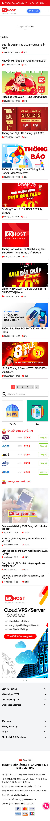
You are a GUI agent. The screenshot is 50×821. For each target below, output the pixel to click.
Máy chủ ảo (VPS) (10, 694)
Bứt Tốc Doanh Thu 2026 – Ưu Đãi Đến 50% (24, 3)
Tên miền (6, 721)
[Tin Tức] (12, 411)
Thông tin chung (9, 726)
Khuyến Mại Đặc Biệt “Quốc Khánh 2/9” (24, 60)
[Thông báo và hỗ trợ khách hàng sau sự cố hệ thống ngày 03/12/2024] (15, 235)
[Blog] (37, 411)
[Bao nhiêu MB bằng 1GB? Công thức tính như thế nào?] (25, 505)
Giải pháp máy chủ (10, 699)
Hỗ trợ (5, 732)
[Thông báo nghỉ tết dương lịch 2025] (25, 119)
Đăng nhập (33, 11)
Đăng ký (43, 437)
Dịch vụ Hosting (9, 689)
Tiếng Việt (27, 760)
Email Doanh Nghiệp (11, 705)
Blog (37, 424)
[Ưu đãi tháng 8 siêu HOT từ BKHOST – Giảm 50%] (25, 354)
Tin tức (13, 424)
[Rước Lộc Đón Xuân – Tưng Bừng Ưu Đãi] (25, 83)
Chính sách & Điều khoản (14, 737)
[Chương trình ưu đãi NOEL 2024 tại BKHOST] (25, 195)
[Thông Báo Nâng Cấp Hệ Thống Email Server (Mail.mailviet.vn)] (25, 156)
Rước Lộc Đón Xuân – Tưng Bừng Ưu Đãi (24, 96)
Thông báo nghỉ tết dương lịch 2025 (23, 133)
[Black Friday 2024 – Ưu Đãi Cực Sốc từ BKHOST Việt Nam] (25, 275)
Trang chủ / (22, 26)
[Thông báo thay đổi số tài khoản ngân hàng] (25, 315)
